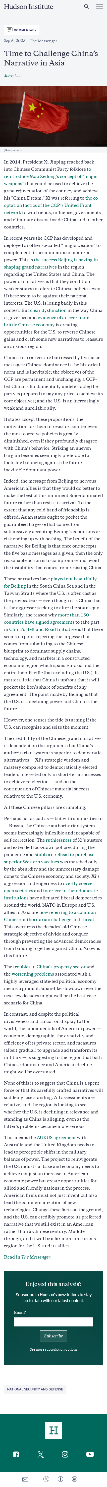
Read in (28, 1257)
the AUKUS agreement (52, 1137)
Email (19, 1312)
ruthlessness (59, 840)
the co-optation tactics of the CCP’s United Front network (51, 205)
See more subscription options (53, 1349)
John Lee (12, 75)
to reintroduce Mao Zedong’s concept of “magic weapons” (50, 176)
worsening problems (33, 974)
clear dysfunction (48, 310)
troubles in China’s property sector (49, 966)
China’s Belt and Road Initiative (43, 629)
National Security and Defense (35, 1389)
